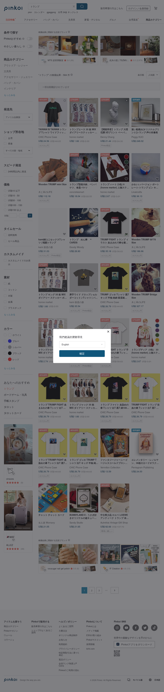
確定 (82, 353)
